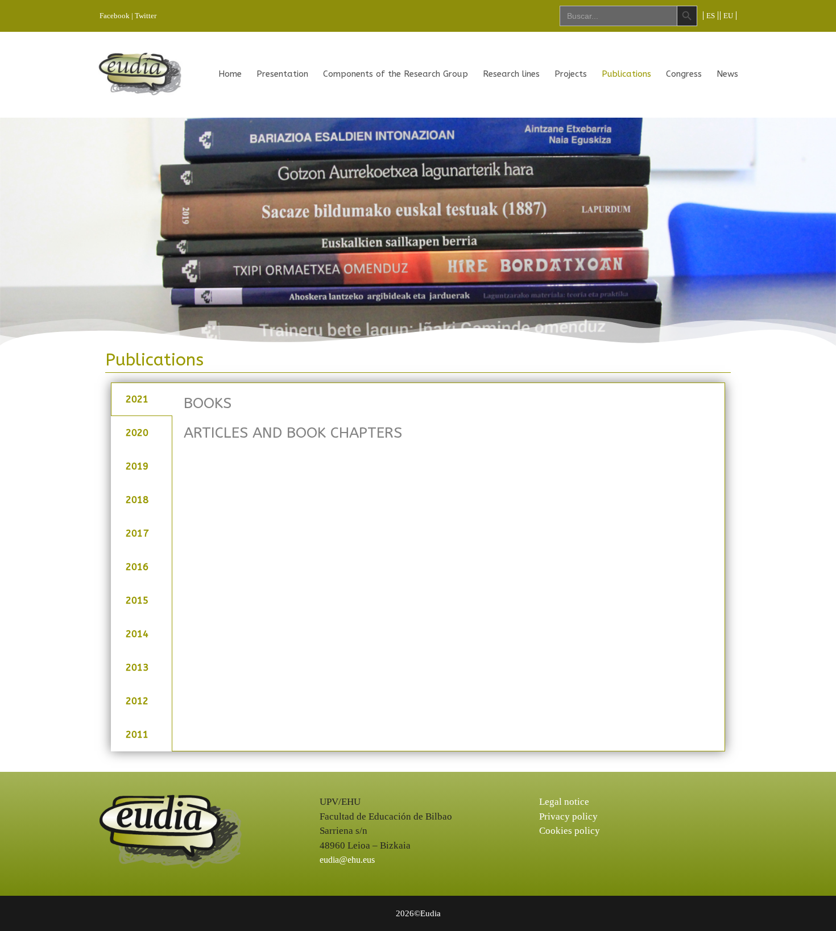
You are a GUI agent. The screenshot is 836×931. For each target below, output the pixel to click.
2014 (137, 633)
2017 (137, 533)
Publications (626, 74)
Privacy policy (568, 816)
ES (710, 15)
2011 (137, 734)
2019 (137, 466)
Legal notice (564, 801)
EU (728, 15)
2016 (137, 566)
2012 (137, 700)
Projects (570, 74)
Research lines (511, 74)
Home (230, 74)
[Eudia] (140, 73)
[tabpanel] (448, 423)
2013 (137, 667)
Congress (684, 74)
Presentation (282, 74)
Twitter (145, 15)
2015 (137, 600)
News (727, 74)
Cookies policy (569, 830)
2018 (137, 499)
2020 (137, 432)
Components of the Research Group (395, 74)
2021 (137, 399)
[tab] (141, 399)
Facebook (115, 15)
